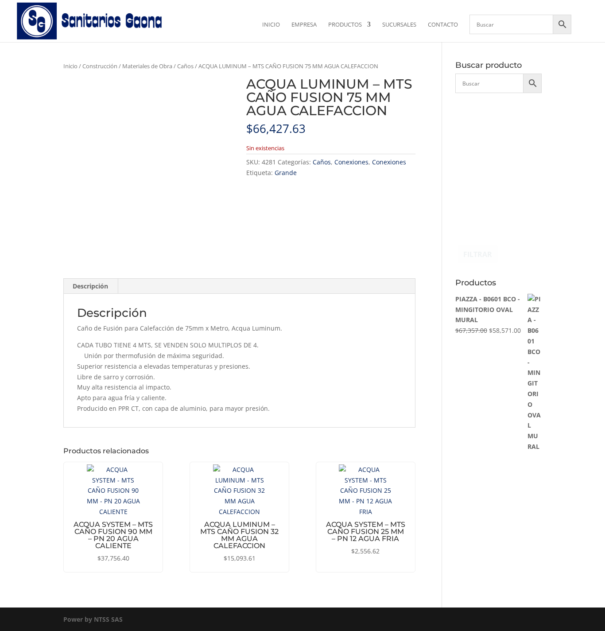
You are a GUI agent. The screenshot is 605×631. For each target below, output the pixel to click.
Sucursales (399, 24)
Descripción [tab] (90, 286)
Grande (286, 172)
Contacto (443, 24)
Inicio (271, 24)
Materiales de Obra (147, 66)
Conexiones (351, 162)
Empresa (304, 24)
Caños (185, 66)
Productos (345, 24)
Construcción (99, 66)
